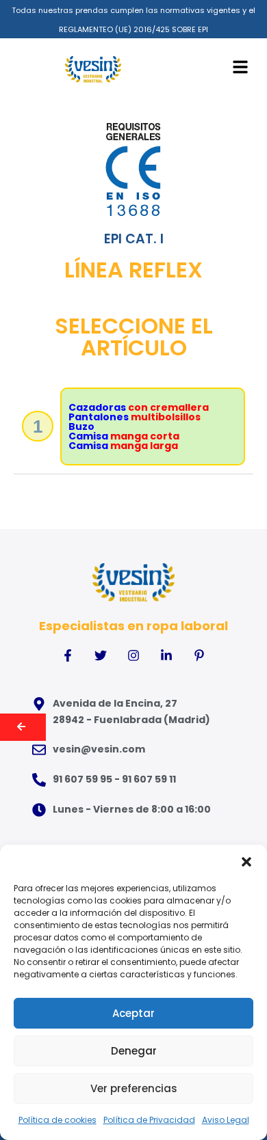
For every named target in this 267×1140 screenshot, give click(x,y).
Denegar (134, 1051)
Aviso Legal (225, 1120)
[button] (246, 862)
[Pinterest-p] (199, 655)
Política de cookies (57, 1120)
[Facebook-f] (68, 655)
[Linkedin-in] (166, 655)
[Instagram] (133, 655)
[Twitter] (100, 655)
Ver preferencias (133, 1088)
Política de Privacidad (149, 1120)
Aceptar (133, 1013)
